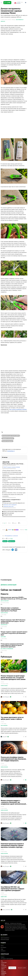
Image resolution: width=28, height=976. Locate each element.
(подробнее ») (11, 451)
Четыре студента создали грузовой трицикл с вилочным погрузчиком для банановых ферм (14, 633)
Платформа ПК (4, 624)
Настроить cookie (22, 967)
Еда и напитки (4, 725)
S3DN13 (10, 529)
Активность (3, 950)
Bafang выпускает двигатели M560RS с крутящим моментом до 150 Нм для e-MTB (14, 598)
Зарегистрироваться (5, 937)
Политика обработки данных (3, 973)
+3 (4, 523)
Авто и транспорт (5, 600)
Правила (2, 957)
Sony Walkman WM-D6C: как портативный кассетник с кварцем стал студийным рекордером (12, 888)
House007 (4, 736)
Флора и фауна (4, 685)
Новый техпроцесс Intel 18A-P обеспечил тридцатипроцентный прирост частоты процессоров (13, 621)
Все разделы (3, 947)
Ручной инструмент (7, 441)
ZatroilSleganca (6, 697)
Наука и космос (4, 612)
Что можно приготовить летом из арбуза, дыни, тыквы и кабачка (12, 718)
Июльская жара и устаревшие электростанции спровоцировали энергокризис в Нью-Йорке (11, 609)
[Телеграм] (12, 549)
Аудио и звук (4, 896)
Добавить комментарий (8, 585)
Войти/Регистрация (5, 939)
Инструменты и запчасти (11, 535)
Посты (2, 945)
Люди (2, 949)
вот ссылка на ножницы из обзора (18, 409)
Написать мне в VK (8, 506)
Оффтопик (3, 636)
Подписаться (11, 541)
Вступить (5, 541)
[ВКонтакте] (16, 549)
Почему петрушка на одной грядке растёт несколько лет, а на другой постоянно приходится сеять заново (13, 677)
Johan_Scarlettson (6, 909)
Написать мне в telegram (10, 504)
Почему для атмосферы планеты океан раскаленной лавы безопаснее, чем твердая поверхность (13, 759)
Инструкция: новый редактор (7, 958)
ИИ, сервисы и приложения (7, 648)
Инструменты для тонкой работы (11, 435)
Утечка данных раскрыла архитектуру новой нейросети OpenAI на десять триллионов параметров (12, 645)
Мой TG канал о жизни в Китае (12, 467)
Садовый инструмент (8, 438)
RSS (12, 538)
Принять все (12, 967)
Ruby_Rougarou (6, 780)
